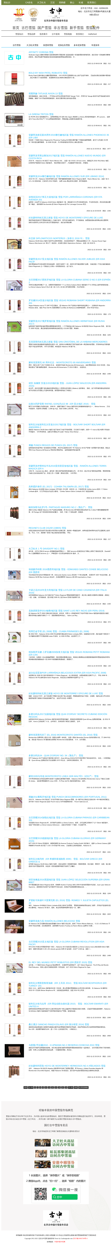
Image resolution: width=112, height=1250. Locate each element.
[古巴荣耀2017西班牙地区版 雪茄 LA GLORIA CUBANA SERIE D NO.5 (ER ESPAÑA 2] (14, 285)
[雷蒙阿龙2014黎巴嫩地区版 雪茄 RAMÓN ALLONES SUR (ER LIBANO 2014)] (14, 182)
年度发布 (95, 45)
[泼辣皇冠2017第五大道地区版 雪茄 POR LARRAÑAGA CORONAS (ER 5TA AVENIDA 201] (14, 202)
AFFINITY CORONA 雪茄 (41, 52)
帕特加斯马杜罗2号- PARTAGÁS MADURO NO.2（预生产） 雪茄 (60, 507)
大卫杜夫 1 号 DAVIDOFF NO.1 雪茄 (46, 548)
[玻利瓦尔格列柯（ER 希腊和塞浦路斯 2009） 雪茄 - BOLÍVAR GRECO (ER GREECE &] (14, 864)
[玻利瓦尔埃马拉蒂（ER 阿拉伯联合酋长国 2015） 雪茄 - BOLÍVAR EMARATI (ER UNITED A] (14, 1009)
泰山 (72, 2)
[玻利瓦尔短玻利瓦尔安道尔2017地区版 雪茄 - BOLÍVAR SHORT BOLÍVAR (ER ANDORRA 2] (14, 430)
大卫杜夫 (41, 2)
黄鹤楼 (62, 2)
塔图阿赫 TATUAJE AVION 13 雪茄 (46, 93)
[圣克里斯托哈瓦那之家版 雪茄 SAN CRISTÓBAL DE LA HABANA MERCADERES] (14, 347)
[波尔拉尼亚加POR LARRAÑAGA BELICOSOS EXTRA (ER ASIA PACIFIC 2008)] (14, 678)
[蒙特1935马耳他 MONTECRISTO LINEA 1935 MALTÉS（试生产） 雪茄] (14, 782)
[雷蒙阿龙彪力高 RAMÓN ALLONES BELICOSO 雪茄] (14, 926)
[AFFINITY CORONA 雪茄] (14, 58)
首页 (15, 28)
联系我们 (91, 2)
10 (46, 1087)
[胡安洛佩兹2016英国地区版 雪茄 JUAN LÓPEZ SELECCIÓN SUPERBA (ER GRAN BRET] (14, 885)
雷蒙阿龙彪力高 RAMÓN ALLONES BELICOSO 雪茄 (54, 921)
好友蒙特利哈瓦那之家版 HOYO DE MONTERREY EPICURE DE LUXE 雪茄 (66, 693)
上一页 (31, 1087)
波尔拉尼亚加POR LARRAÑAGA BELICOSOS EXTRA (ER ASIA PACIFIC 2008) (67, 673)
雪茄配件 (93, 28)
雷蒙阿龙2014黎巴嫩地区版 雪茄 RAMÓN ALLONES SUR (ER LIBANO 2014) (66, 176)
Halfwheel (92, 34)
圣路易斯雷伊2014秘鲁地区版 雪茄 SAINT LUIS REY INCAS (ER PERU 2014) (66, 610)
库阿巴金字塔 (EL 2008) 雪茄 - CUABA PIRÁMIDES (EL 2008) (59, 631)
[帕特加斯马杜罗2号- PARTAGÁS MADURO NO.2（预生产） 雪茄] (14, 513)
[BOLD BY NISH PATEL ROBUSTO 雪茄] (14, 78)
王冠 (52, 2)
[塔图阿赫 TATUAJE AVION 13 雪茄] (14, 99)
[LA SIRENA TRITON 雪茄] (14, 120)
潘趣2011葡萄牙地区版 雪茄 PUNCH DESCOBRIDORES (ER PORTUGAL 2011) (68, 797)
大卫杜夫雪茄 (32, 45)
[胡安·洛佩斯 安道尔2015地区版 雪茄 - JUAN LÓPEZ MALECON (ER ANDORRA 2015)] (14, 389)
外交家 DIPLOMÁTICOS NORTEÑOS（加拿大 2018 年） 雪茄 (59, 238)
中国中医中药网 (59, 1242)
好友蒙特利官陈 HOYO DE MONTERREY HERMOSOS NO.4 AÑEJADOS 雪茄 (67, 1066)
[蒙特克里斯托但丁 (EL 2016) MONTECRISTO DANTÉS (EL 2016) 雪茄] (14, 740)
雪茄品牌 (31, 34)
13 (56, 1087)
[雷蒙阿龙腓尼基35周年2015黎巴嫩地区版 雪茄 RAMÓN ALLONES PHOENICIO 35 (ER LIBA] (14, 140)
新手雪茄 (77, 28)
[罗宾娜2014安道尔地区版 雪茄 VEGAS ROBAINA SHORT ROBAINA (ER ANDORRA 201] (14, 306)
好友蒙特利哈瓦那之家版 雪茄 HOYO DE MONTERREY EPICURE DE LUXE (66, 217)
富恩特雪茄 (48, 45)
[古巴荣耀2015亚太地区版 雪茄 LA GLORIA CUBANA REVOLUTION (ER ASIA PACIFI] (14, 947)
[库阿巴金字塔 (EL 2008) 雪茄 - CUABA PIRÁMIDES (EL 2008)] (14, 637)
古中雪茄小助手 (33, 7)
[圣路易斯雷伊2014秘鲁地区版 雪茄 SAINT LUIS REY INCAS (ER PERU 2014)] (14, 616)
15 (62, 1087)
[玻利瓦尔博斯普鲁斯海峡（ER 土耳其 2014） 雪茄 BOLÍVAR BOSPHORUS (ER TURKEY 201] (14, 988)
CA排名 (29, 2)
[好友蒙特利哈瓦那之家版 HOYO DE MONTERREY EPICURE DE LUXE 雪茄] (14, 699)
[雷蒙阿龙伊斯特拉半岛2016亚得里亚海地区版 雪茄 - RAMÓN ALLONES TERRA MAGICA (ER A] (14, 471)
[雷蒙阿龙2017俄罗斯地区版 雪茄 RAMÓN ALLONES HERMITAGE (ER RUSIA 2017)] (14, 326)
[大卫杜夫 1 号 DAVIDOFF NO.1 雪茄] (14, 554)
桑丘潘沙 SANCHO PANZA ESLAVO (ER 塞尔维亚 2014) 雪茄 (59, 1024)
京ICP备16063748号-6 (80, 1238)
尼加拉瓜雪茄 (64, 45)
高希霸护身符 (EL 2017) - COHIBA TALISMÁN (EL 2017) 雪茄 (59, 486)
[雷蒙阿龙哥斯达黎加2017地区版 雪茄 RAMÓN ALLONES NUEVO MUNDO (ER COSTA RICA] (14, 161)
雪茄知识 (19, 34)
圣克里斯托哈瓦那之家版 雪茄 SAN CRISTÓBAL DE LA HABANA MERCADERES (68, 342)
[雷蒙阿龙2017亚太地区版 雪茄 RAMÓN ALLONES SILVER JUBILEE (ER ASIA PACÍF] (14, 264)
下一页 (71, 1087)
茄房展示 (43, 34)
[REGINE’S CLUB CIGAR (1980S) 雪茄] (14, 533)
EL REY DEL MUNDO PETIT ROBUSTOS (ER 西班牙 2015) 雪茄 (60, 962)
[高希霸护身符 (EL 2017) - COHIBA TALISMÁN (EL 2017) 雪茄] (14, 492)
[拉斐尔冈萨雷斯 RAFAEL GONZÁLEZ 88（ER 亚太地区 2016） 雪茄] (14, 409)
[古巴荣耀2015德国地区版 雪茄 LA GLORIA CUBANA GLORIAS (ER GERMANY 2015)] (14, 844)
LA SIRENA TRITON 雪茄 (41, 114)
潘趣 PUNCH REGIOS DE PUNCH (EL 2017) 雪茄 (53, 445)
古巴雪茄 (28, 28)
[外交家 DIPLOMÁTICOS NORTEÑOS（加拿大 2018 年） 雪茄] (14, 244)
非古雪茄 (61, 28)
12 (52, 1087)
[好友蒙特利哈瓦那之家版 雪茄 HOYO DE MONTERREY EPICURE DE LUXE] (14, 223)
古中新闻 (56, 34)
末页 (75, 1087)
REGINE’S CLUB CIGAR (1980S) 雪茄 (47, 528)
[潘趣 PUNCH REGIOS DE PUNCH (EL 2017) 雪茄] (14, 451)
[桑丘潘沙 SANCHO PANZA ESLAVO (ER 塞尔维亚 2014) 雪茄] (14, 1030)
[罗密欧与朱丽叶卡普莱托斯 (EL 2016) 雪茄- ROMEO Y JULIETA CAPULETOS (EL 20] (14, 906)
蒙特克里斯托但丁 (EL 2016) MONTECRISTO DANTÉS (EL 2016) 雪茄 (63, 735)
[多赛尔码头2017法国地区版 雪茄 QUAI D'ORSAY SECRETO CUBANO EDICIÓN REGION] (14, 720)
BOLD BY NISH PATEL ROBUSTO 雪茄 (48, 73)
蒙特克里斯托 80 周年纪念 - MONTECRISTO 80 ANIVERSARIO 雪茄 (62, 362)
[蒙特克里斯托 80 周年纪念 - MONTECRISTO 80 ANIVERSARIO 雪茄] (14, 368)
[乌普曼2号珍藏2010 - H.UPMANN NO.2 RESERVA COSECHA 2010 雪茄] (14, 1051)
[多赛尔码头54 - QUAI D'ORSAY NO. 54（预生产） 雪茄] (14, 761)
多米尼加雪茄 (80, 45)
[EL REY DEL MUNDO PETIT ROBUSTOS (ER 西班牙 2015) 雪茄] (14, 968)
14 (59, 1087)
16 (66, 1087)
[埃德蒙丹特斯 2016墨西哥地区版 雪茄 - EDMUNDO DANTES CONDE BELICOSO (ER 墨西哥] (14, 575)
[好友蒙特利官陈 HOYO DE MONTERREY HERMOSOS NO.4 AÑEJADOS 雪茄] (14, 1071)
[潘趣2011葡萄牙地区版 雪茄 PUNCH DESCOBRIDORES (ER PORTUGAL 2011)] (14, 802)
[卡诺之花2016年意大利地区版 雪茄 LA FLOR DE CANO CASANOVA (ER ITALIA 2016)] (14, 595)
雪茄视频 (68, 34)
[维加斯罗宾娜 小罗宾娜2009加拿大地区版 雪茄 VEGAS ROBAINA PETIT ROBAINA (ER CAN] (14, 657)
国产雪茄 (45, 28)
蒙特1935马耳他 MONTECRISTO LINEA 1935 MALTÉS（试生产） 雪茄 (64, 776)
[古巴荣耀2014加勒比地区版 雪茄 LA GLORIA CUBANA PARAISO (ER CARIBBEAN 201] (14, 823)
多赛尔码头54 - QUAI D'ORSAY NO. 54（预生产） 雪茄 (56, 755)
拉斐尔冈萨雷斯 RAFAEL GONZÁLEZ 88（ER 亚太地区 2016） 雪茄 (62, 404)
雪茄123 (7, 2)
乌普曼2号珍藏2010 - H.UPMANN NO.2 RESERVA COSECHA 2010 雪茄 (64, 1045)
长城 (81, 2)
